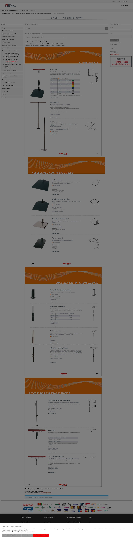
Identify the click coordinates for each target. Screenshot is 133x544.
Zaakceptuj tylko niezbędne (12, 535)
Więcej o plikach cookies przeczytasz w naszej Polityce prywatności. (18, 531)
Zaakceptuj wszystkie (41, 535)
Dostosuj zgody (27, 535)
